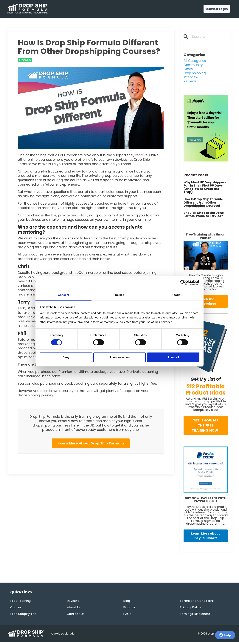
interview (191, 77)
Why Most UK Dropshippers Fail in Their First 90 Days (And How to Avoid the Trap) (205, 187)
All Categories (195, 61)
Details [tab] (119, 294)
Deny (66, 357)
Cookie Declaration (63, 633)
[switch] (98, 342)
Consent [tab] (63, 294)
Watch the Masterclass (205, 301)
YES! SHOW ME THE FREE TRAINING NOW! (206, 425)
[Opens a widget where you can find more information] (225, 635)
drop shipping (195, 73)
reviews (190, 81)
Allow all (173, 357)
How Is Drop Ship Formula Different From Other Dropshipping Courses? (203, 202)
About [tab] (175, 294)
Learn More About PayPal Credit (205, 535)
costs (188, 69)
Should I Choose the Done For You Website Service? (204, 214)
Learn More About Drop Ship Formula (91, 443)
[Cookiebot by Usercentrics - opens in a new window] (183, 282)
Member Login (216, 9)
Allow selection (120, 357)
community (25, 59)
